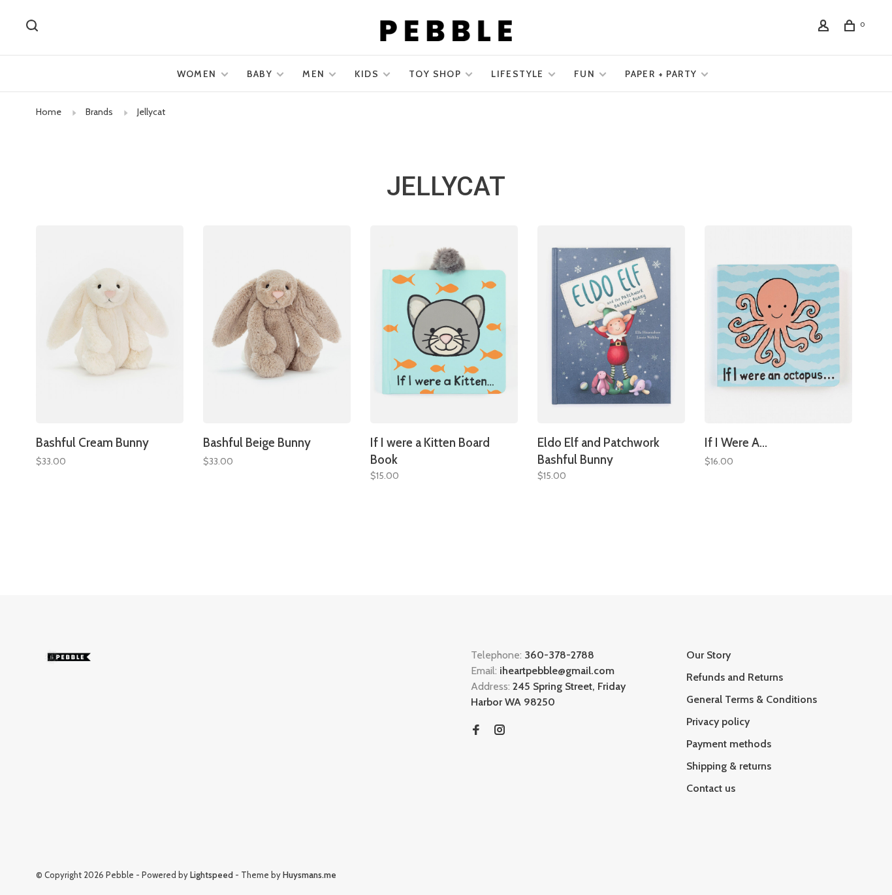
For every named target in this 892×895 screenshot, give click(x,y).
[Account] (825, 27)
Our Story (708, 655)
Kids (367, 74)
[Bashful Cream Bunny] (109, 326)
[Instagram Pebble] (499, 730)
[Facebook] (476, 730)
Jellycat (151, 112)
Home (48, 112)
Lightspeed (211, 875)
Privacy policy (718, 721)
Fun (584, 74)
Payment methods (728, 744)
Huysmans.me (309, 875)
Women (197, 74)
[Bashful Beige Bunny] (277, 326)
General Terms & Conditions (751, 699)
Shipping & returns (728, 766)
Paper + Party (661, 74)
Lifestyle (517, 74)
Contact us (710, 788)
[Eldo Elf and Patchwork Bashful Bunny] (611, 326)
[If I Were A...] (778, 326)
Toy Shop (435, 74)
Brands (99, 112)
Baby (260, 74)
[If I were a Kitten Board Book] (444, 326)
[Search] (34, 27)
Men (313, 74)
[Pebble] (68, 656)
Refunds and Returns (734, 677)
